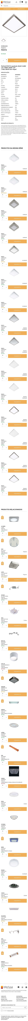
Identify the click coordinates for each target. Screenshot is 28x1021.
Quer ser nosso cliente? (6, 1000)
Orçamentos (21, 9)
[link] (19, 987)
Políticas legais (19, 999)
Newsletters (4, 999)
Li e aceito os (8, 1010)
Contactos (3, 997)
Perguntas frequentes (21, 997)
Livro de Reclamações (21, 1000)
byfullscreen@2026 (4, 1019)
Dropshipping (19, 996)
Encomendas (7, 9)
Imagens (3, 47)
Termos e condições (10, 1010)
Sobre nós (3, 996)
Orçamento (17, 60)
